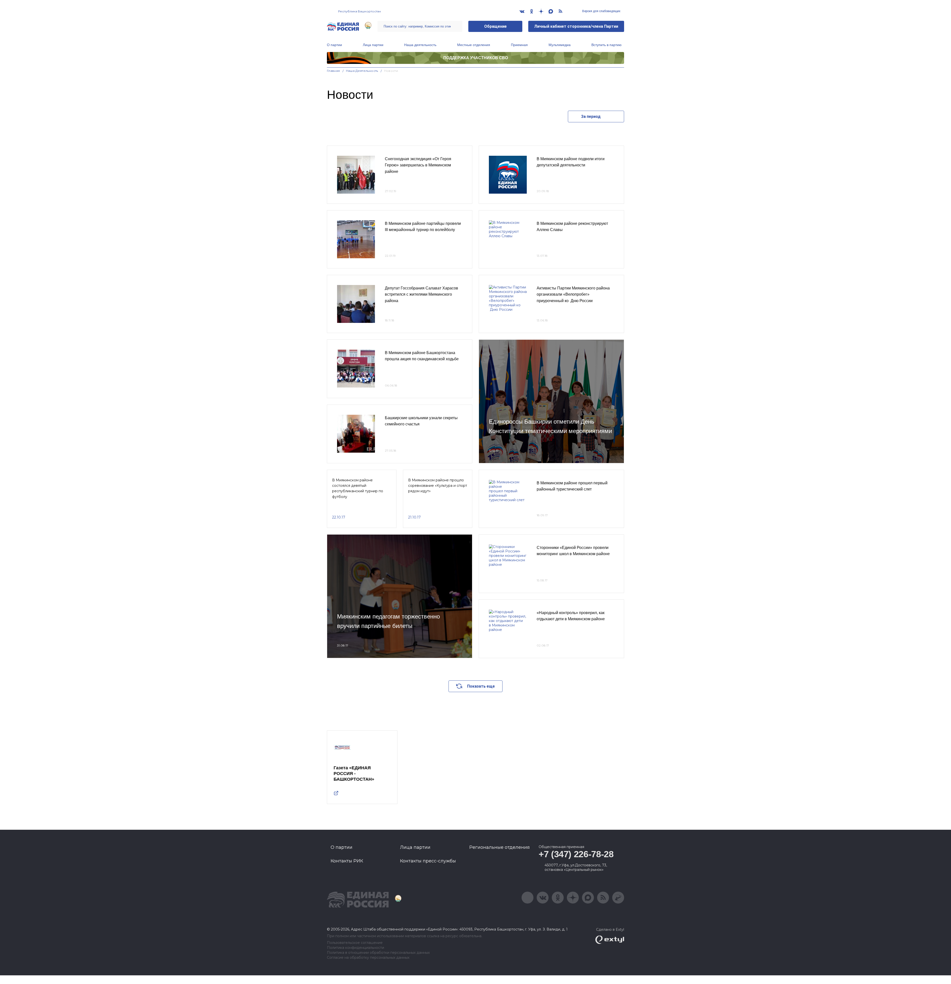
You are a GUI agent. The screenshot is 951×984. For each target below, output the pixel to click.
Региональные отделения (499, 847)
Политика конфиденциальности (355, 948)
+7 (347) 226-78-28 (576, 854)
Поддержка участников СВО (475, 58)
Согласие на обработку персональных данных (368, 958)
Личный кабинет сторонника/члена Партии (576, 26)
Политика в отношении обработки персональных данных (378, 953)
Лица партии (373, 45)
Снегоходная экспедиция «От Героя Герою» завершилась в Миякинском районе (418, 165)
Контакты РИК (347, 861)
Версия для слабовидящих (600, 11)
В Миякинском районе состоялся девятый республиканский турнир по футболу (357, 488)
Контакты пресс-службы (428, 861)
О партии (334, 45)
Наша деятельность (420, 45)
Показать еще (481, 686)
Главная (333, 71)
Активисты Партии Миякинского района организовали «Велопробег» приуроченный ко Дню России (573, 294)
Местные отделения (473, 45)
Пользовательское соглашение (355, 943)
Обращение (495, 26)
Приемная (519, 45)
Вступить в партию (606, 45)
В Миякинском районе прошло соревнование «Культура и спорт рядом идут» (437, 485)
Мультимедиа (560, 45)
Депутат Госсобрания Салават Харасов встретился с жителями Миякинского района (421, 294)
